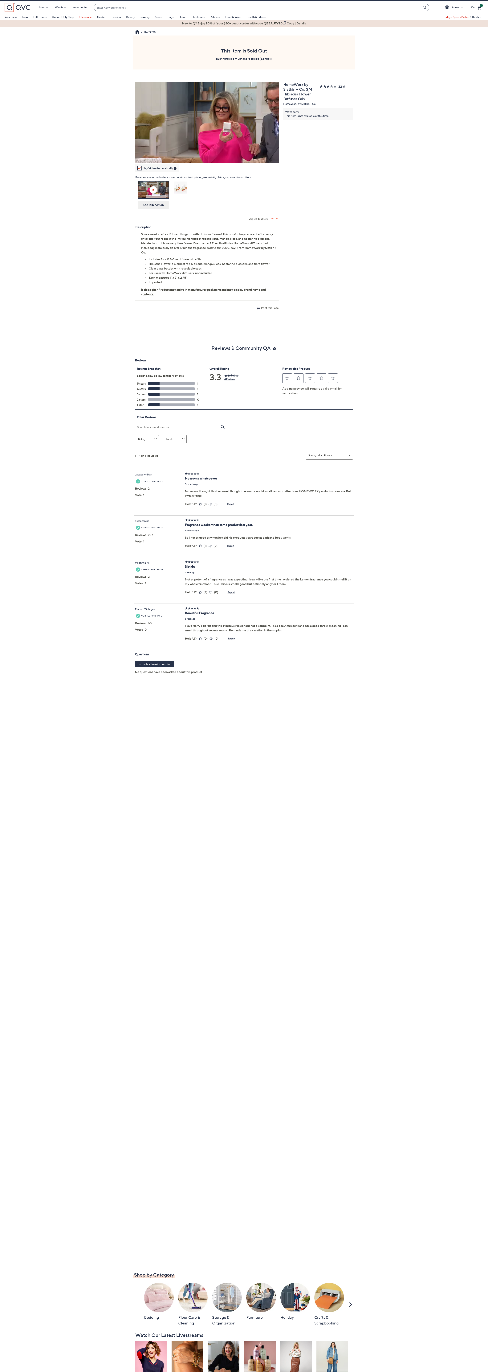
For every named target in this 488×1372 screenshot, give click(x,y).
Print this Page (270, 307)
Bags (170, 17)
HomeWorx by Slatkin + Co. (299, 103)
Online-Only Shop (63, 17)
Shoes (158, 17)
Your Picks (11, 17)
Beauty (130, 17)
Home (182, 17)
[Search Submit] (425, 7)
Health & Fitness (256, 17)
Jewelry (145, 17)
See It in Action (153, 205)
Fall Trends (40, 17)
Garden (101, 17)
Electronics (198, 17)
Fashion (116, 17)
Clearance (85, 17)
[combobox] (257, 7)
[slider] (207, 155)
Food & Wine (233, 17)
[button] (447, 7)
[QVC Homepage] (137, 32)
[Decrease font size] (277, 218)
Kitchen (215, 17)
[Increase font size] (272, 218)
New (25, 17)
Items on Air (79, 7)
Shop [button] (42, 7)
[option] (244, 23)
